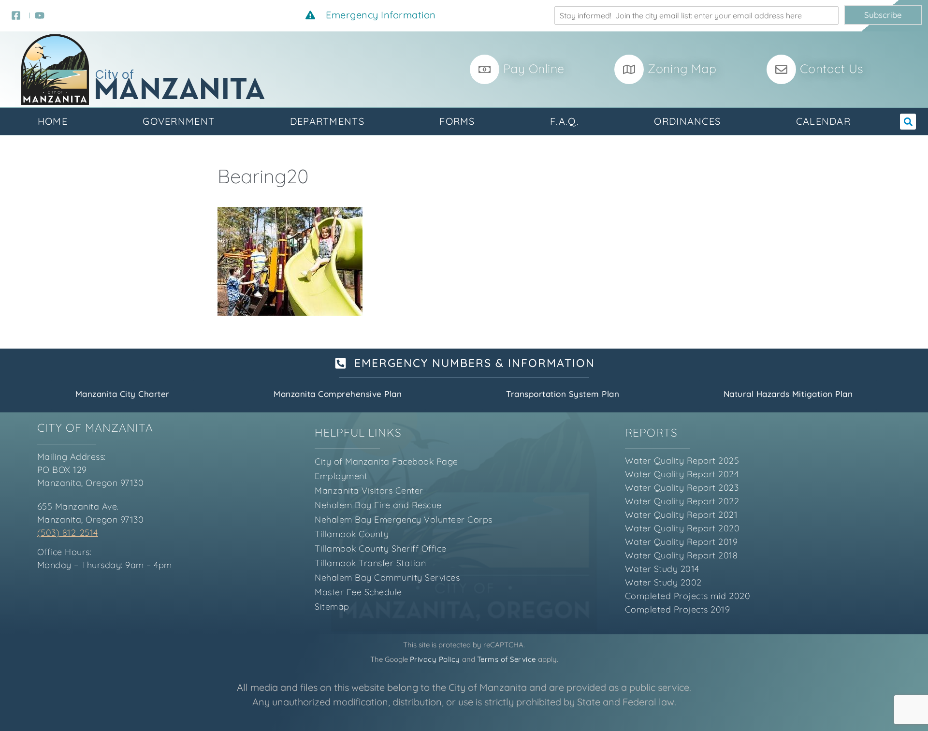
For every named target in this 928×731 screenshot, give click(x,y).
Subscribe (883, 15)
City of (114, 75)
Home (53, 121)
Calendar (823, 121)
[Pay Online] (484, 69)
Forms (457, 121)
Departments (327, 121)
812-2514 (78, 532)
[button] (908, 122)
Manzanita (180, 91)
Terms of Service (506, 659)
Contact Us (832, 68)
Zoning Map (682, 68)
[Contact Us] (781, 69)
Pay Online (534, 68)
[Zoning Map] (629, 69)
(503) (48, 532)
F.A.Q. (564, 121)
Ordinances (687, 121)
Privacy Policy (435, 659)
